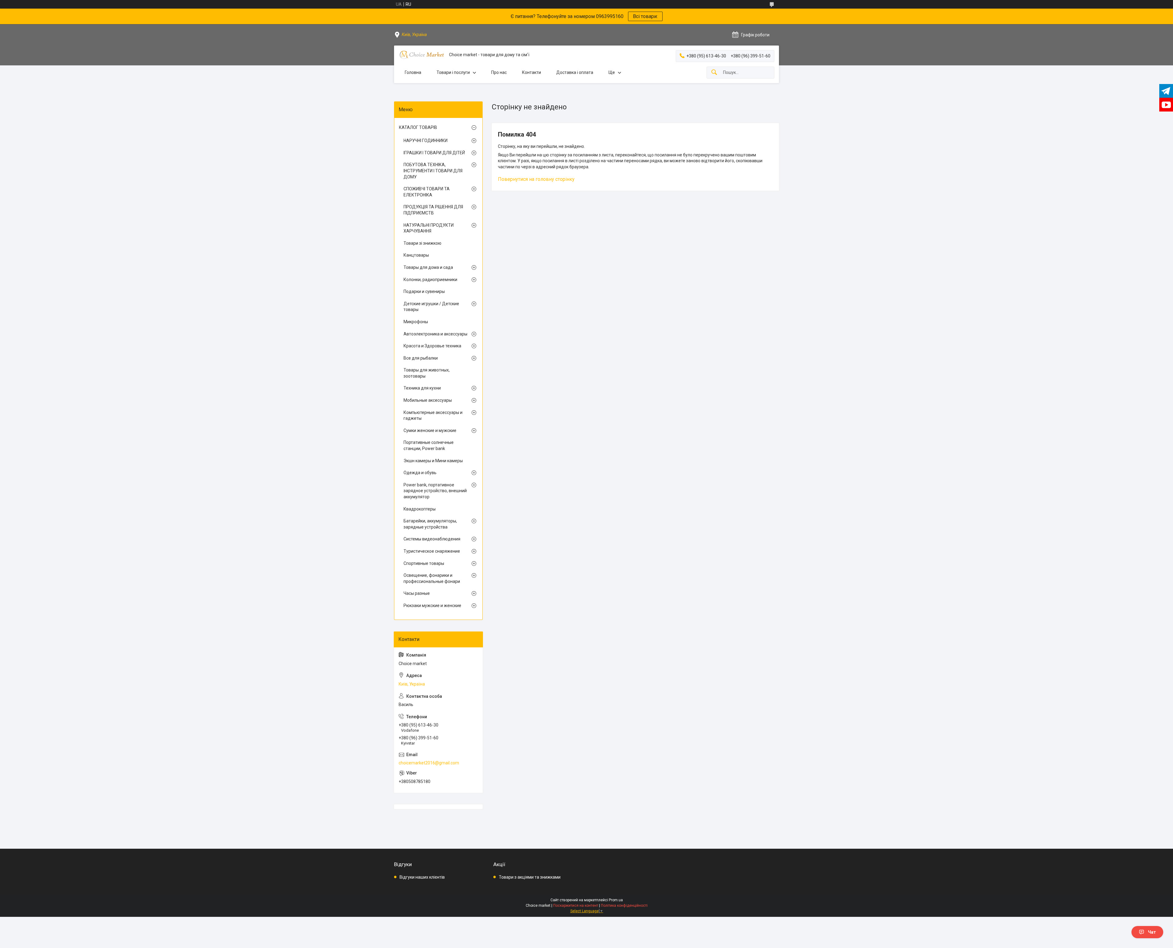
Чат (1152, 932)
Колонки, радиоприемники (430, 279)
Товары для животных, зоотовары (427, 373)
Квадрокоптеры (420, 509)
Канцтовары (416, 255)
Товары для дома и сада (428, 267)
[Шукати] (714, 72)
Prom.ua (616, 900)
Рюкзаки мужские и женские (432, 605)
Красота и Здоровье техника (432, 345)
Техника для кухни (422, 388)
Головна (413, 72)
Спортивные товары (424, 563)
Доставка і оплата (574, 72)
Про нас (499, 72)
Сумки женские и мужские (430, 430)
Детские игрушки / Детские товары (431, 306)
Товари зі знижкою (422, 243)
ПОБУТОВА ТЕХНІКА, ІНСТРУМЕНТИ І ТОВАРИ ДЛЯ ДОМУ (433, 170)
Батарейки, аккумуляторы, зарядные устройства (430, 523)
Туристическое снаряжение (432, 551)
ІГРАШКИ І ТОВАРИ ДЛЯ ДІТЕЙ (434, 152)
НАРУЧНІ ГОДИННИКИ (426, 140)
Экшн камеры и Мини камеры (433, 460)
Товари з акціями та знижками (530, 877)
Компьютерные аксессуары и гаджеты (433, 415)
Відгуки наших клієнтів (422, 877)
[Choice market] (421, 55)
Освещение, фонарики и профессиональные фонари (432, 578)
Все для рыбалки (421, 358)
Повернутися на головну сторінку (536, 179)
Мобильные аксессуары (428, 400)
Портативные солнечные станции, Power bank (429, 445)
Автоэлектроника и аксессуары (435, 333)
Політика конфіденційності (624, 905)
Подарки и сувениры (424, 291)
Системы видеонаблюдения (432, 538)
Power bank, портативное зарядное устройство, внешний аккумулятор (435, 490)
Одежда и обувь (420, 472)
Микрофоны (416, 321)
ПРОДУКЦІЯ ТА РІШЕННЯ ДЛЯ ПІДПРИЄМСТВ (433, 209)
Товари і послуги (453, 72)
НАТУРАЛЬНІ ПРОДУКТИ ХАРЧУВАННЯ (429, 228)
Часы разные (417, 593)
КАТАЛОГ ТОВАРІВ (418, 127)
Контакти (531, 72)
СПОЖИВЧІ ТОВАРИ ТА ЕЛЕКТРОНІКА (427, 191)
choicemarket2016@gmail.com (429, 762)
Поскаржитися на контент (575, 905)
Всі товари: (645, 16)
